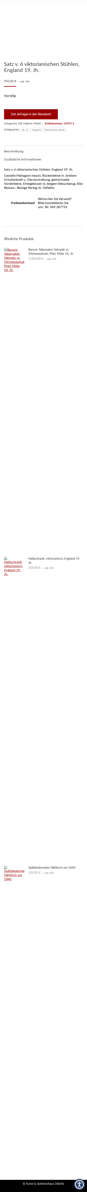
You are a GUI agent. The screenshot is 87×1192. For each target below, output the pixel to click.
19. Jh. (25, 130)
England (36, 130)
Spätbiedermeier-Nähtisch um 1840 (51, 867)
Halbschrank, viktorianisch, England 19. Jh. (54, 560)
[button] (79, 1184)
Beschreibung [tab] (13, 151)
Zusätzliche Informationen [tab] (22, 159)
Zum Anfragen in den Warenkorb (31, 114)
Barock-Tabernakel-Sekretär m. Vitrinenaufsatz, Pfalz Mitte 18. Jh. (51, 251)
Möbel (37, 123)
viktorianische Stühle (54, 130)
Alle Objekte (25, 123)
